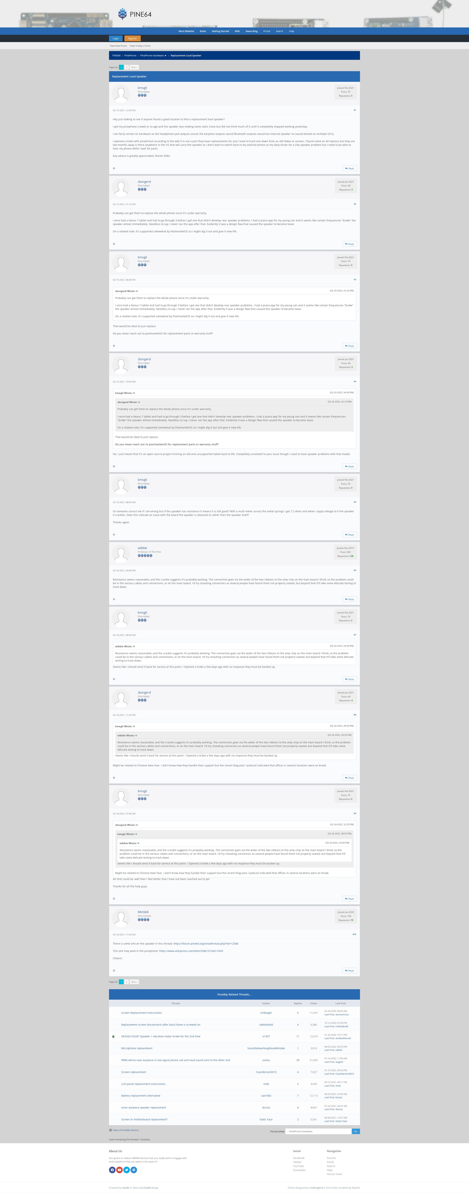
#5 (355, 502)
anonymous (342, 1014)
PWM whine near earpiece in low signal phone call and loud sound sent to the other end (175, 1060)
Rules (203, 31)
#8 (355, 714)
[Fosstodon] (133, 1170)
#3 (355, 279)
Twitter (297, 1162)
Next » (134, 67)
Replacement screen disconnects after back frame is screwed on (160, 1024)
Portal (266, 31)
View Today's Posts (140, 45)
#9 (355, 813)
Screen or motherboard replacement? (144, 1119)
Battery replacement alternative (140, 1095)
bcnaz (339, 1097)
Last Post (329, 1014)
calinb (339, 1050)
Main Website (186, 31)
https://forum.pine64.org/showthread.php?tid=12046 (205, 943)
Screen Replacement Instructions (141, 1012)
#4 (355, 381)
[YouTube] (119, 1170)
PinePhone (130, 55)
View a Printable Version (126, 1130)
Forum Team (334, 1174)
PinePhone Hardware (152, 55)
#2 (355, 204)
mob (266, 1084)
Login (116, 38)
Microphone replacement (136, 1048)
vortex (266, 1060)
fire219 (355, 1187)
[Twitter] (126, 1170)
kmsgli (142, 88)
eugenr (339, 1061)
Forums (331, 1158)
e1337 (266, 1036)
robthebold (266, 1024)
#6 (355, 570)
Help (291, 31)
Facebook (298, 1158)
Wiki (237, 31)
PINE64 (116, 55)
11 (297, 1036)
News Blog (252, 31)
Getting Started (220, 31)
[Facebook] (112, 1170)
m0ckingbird (316, 1187)
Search (279, 31)
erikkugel (266, 1012)
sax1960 (266, 1095)
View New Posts (118, 45)
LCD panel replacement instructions (143, 1084)
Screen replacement (133, 1072)
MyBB (126, 1187)
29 (297, 1060)
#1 (355, 110)
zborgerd (144, 181)
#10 (354, 934)
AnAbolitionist (343, 1038)
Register (132, 38)
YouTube (298, 1166)
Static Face (266, 1119)
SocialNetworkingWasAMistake (266, 1048)
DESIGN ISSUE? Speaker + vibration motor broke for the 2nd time (160, 1036)
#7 (355, 634)
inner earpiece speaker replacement (143, 1107)
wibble (142, 548)
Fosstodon (299, 1170)
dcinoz (266, 1107)
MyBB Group (151, 1187)
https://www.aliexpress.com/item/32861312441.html (191, 951)
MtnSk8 (143, 912)
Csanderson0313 (266, 1072)
